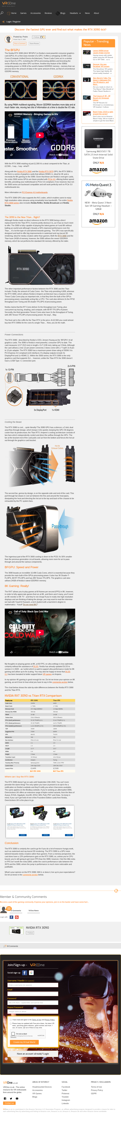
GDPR (94, 1094)
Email (10, 989)
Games (23, 13)
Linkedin (65, 1103)
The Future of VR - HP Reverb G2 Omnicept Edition (101, 98)
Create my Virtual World (24, 1042)
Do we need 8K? (30, 605)
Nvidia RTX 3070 (46, 171)
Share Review (34, 44)
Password (12, 998)
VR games (47, 674)
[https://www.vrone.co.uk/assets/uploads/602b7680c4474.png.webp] (87, 66)
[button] (75, 13)
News (87, 13)
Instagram (66, 1100)
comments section (59, 682)
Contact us (9, 1103)
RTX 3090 (62, 236)
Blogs (62, 13)
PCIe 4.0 (51, 179)
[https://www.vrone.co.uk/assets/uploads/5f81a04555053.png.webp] (87, 113)
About (96, 13)
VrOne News (34, 910)
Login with (4, 917)
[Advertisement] (98, 247)
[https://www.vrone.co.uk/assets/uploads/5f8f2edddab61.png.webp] (87, 97)
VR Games (37, 1094)
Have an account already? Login (33, 1053)
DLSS (35, 666)
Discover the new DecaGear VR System (101, 65)
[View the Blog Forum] (116, 891)
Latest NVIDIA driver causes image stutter (101, 52)
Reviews (48, 13)
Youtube (65, 1097)
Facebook (66, 1087)
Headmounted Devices (42, 1087)
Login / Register (13, 21)
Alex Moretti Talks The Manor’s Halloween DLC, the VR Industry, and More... (102, 81)
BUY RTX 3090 (35, 771)
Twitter (64, 1090)
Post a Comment (19, 44)
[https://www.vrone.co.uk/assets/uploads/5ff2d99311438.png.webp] (87, 52)
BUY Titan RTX (58, 771)
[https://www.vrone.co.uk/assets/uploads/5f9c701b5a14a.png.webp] (87, 79)
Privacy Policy (97, 1090)
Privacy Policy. (50, 1020)
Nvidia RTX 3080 (24, 171)
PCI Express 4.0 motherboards (35, 192)
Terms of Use (36, 1020)
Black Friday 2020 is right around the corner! (103, 113)
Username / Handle (20, 980)
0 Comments (16, 910)
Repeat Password (15, 1007)
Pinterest (65, 1094)
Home (13, 13)
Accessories (35, 13)
